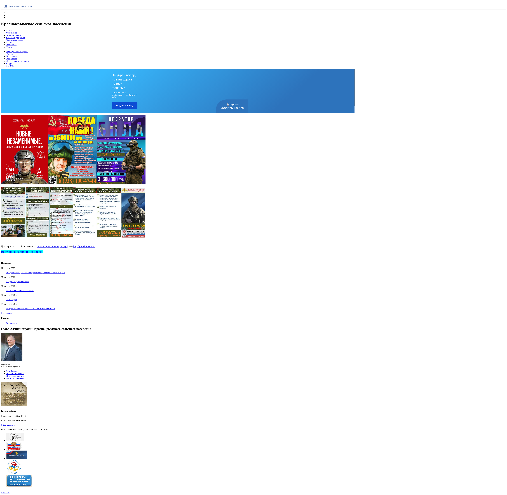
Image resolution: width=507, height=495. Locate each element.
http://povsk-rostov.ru (84, 246)
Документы (11, 59)
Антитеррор (11, 299)
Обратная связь (8, 425)
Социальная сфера (14, 40)
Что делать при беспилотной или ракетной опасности (30, 308)
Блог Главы (11, 371)
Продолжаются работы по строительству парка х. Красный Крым (35, 273)
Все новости (6, 313)
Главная (9, 30)
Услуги (9, 54)
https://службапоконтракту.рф (52, 246)
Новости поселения (15, 373)
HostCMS (5, 493)
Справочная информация (17, 61)
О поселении (12, 33)
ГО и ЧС (10, 66)
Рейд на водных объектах (17, 281)
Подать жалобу (124, 105)
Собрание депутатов (15, 37)
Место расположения (15, 378)
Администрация (13, 35)
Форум (9, 63)
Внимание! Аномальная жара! (20, 290)
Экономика (11, 45)
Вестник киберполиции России (22, 251)
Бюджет (9, 42)
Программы (11, 56)
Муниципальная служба (17, 51)
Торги (9, 47)
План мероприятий (15, 376)
